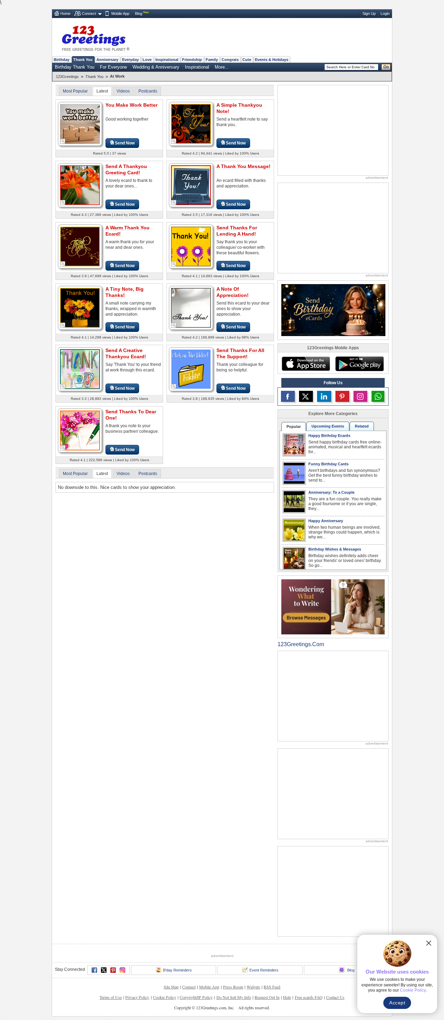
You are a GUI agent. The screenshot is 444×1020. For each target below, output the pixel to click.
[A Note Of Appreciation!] (191, 307)
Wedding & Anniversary (156, 67)
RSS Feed (272, 987)
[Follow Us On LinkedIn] (324, 396)
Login (385, 13)
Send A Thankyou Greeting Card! (126, 169)
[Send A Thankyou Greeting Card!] (80, 185)
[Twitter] (103, 970)
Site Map (171, 987)
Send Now (125, 143)
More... (222, 67)
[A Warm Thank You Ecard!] (80, 246)
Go (386, 67)
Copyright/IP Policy (196, 997)
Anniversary (107, 60)
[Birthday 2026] (333, 310)
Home (65, 13)
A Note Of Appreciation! (232, 292)
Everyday (130, 60)
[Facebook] (94, 970)
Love (147, 60)
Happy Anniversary (325, 521)
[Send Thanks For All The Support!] (191, 369)
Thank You (83, 60)
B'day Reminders (177, 970)
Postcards (147, 91)
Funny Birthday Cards (328, 464)
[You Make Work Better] (80, 123)
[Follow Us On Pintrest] (342, 396)
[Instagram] (122, 970)
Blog (138, 13)
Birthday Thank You (74, 67)
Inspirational (166, 60)
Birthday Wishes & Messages (334, 549)
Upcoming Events (327, 426)
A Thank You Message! (243, 166)
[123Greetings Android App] (359, 364)
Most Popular (75, 91)
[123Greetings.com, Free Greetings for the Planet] (95, 37)
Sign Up (369, 13)
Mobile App (120, 13)
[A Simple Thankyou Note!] (191, 123)
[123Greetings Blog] (333, 606)
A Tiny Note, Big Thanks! (124, 292)
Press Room (233, 987)
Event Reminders (264, 970)
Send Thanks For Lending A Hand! (236, 231)
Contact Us (335, 997)
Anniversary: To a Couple (331, 492)
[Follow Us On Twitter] (306, 396)
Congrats (230, 60)
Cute (246, 60)
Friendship (192, 60)
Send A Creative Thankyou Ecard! (125, 353)
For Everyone (113, 67)
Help (287, 997)
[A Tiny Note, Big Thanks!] (80, 307)
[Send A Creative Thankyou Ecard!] (80, 369)
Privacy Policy (137, 997)
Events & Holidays (271, 60)
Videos (123, 91)
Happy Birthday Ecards (329, 435)
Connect (89, 13)
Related (362, 426)
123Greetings (67, 76)
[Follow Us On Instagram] (360, 396)
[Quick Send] (63, 141)
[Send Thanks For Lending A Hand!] (191, 246)
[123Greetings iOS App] (305, 364)
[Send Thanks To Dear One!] (80, 430)
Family (212, 60)
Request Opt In (267, 997)
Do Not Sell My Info (233, 997)
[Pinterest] (113, 970)
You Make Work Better (131, 105)
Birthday (61, 60)
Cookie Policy (164, 997)
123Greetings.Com (301, 644)
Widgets (253, 987)
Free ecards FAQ (309, 997)
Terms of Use (111, 997)
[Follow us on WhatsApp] (378, 396)
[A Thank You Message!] (191, 185)
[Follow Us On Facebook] (288, 396)
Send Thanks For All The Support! (240, 353)
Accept (397, 1002)
